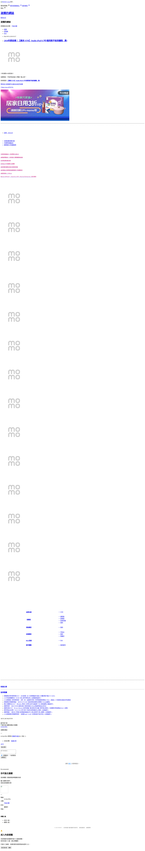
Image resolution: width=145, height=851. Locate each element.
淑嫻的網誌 (7, 13)
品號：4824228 (8, 133)
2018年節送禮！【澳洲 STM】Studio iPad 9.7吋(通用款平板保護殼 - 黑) (35, 41)
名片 (5, 33)
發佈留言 (3, 757)
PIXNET (60, 827)
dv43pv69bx (4, 726)
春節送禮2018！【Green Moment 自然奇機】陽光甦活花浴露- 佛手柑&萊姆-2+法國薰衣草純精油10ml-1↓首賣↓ (36, 708)
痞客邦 (14, 736)
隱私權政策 (82, 827)
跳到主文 (3, 17)
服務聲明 (88, 827)
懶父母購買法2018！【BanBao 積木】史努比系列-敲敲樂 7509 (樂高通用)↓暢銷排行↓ (29, 704)
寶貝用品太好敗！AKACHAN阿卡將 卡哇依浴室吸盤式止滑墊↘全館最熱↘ (26, 710)
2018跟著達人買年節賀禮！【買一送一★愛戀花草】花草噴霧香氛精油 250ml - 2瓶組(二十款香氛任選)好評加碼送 (37, 700)
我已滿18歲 (4, 847)
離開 (10, 847)
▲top (2, 744)
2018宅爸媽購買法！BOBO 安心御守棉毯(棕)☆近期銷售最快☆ (22, 698)
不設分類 (14, 26)
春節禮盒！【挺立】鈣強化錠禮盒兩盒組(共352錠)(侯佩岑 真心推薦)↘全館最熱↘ (28, 712)
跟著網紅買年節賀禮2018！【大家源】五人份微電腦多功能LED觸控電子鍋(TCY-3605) (29, 696)
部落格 (6, 31)
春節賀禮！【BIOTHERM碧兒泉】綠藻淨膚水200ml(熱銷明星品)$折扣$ (25, 706)
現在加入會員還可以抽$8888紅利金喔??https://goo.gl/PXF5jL (20, 84)
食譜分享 (13, 741)
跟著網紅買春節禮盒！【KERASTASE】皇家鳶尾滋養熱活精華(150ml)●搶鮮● (27, 702)
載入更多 (3, 747)
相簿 (5, 29)
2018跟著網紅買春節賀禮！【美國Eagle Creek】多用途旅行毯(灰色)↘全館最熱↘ (28, 714)
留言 (17, 736)
